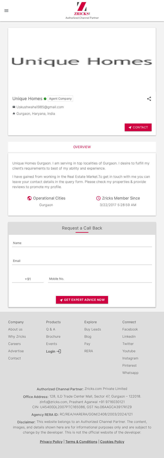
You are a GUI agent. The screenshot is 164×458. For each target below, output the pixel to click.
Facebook (130, 329)
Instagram (130, 358)
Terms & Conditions (81, 441)
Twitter (128, 344)
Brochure (53, 336)
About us (15, 329)
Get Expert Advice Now (82, 300)
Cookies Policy (112, 441)
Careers (14, 344)
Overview (82, 147)
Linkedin (129, 336)
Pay (87, 344)
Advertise (16, 351)
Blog (87, 336)
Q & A (50, 329)
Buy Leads (92, 329)
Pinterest (129, 365)
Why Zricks (17, 336)
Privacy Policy (51, 441)
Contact (14, 358)
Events (51, 344)
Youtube (128, 351)
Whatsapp (130, 372)
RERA (88, 351)
